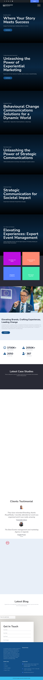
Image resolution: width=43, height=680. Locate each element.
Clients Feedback (7, 668)
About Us (6, 332)
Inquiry (34, 1)
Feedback (6, 666)
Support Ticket (7, 670)
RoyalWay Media (27, 678)
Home (5, 664)
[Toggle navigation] (38, 5)
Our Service (8, 30)
